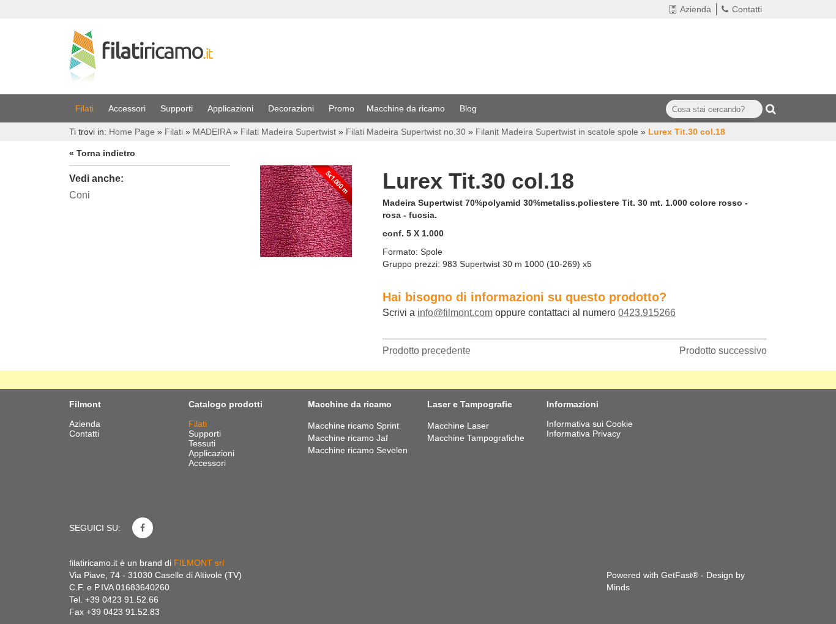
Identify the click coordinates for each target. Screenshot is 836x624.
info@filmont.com (455, 312)
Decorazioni (292, 108)
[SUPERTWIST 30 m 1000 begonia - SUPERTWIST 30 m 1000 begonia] (306, 208)
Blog (469, 108)
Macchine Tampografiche (475, 438)
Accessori (128, 108)
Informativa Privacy (584, 433)
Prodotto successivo (723, 350)
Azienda (695, 9)
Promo (341, 108)
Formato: (400, 252)
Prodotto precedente (427, 350)
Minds (618, 587)
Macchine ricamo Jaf (348, 438)
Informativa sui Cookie (590, 424)
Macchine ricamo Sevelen (358, 450)
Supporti (177, 108)
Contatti (747, 9)
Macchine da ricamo (407, 108)
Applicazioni (231, 108)
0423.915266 (647, 312)
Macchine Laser (458, 425)
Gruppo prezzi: (411, 264)
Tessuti (203, 443)
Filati (85, 108)
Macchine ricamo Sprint (353, 425)
